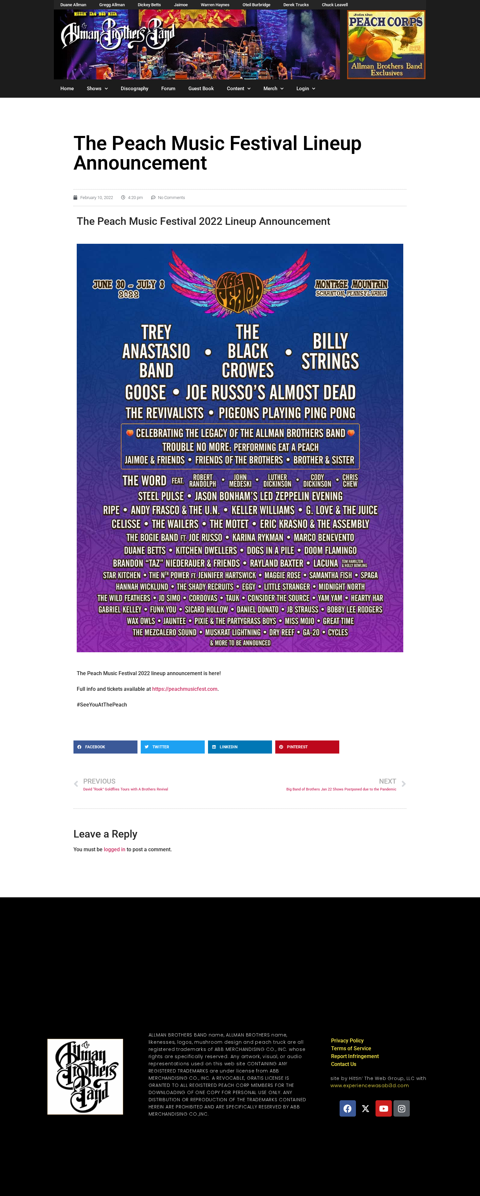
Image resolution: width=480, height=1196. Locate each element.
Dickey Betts (149, 4)
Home (67, 88)
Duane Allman (73, 4)
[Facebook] (348, 1108)
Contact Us (343, 1064)
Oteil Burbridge (256, 4)
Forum (168, 88)
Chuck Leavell (335, 4)
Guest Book (201, 88)
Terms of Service (351, 1048)
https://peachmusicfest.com (184, 689)
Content (235, 88)
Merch (270, 88)
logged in (114, 849)
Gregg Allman (112, 4)
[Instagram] (401, 1108)
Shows (94, 88)
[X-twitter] (366, 1108)
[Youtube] (384, 1108)
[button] (105, 747)
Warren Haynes (215, 4)
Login (302, 88)
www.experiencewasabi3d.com (369, 1085)
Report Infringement (355, 1056)
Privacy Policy (347, 1041)
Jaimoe (181, 4)
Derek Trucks (296, 4)
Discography (134, 88)
